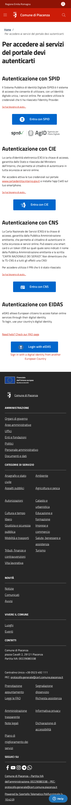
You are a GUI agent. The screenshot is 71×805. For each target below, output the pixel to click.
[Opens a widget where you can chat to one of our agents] (58, 799)
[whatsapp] (29, 767)
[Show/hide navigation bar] (5, 15)
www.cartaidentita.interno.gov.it (21, 181)
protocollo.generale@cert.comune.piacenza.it (37, 677)
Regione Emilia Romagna (18, 4)
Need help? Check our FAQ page (20, 334)
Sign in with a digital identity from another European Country (36, 356)
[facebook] (7, 767)
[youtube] (13, 767)
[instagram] (18, 767)
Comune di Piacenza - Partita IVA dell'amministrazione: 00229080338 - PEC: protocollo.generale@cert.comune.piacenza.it (31, 781)
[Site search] (64, 15)
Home (7, 29)
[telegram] (24, 767)
